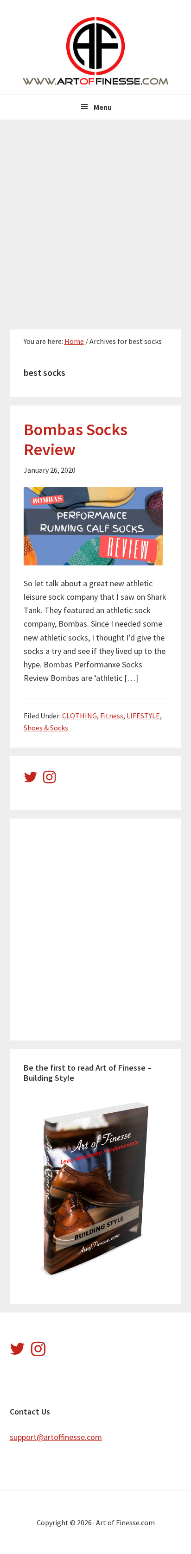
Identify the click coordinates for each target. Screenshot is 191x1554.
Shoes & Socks (46, 727)
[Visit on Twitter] (31, 779)
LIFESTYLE (143, 715)
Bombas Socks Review (75, 439)
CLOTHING (79, 715)
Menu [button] (103, 107)
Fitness (111, 715)
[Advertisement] (95, 219)
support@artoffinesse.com (56, 1437)
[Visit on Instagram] (49, 779)
